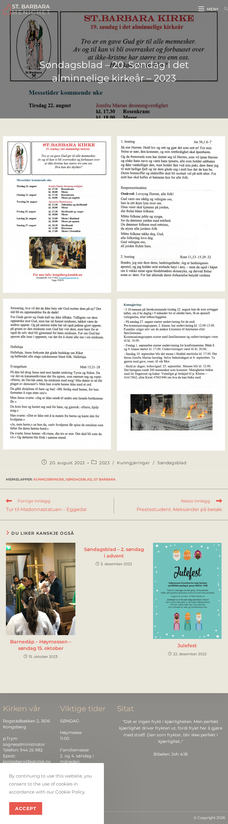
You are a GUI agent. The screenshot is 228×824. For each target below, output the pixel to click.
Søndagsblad (171, 462)
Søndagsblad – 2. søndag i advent (114, 553)
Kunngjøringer (133, 462)
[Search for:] (224, 9)
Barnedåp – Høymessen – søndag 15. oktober (40, 645)
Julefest (187, 645)
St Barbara (104, 479)
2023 (104, 462)
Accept (25, 808)
